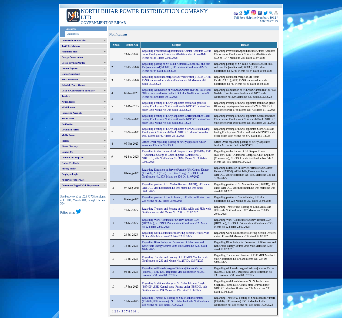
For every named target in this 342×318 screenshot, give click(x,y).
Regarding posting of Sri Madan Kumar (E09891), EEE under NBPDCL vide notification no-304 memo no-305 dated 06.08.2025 (176, 188)
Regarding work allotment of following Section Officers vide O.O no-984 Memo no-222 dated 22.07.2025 (175, 234)
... (138, 311)
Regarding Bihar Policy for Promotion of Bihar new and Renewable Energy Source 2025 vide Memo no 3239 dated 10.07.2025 (174, 246)
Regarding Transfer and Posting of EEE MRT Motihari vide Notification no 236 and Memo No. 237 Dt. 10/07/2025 (175, 259)
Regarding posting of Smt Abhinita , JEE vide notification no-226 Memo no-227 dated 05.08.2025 (176, 199)
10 (134, 311)
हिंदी (236, 14)
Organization (73, 33)
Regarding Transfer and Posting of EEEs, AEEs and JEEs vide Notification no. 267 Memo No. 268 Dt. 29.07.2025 (176, 210)
